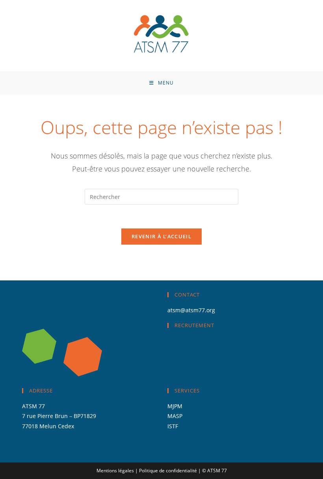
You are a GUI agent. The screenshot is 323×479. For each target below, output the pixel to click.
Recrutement (194, 325)
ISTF (173, 426)
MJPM (174, 406)
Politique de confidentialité (168, 470)
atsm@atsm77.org (191, 310)
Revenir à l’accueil (161, 236)
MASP (174, 416)
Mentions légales (115, 470)
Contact (187, 294)
